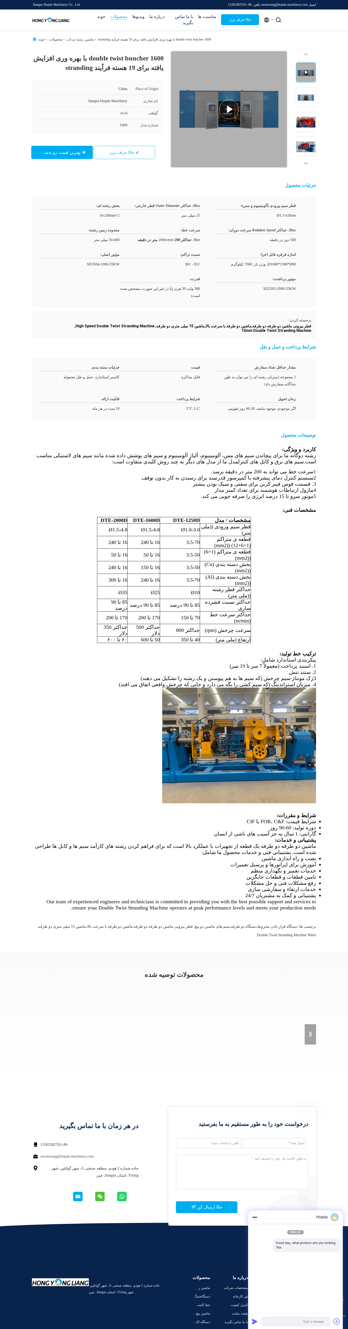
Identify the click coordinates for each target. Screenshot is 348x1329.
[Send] (255, 1321)
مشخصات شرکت (236, 1288)
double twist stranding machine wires (286, 935)
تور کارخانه (240, 1296)
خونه (101, 16)
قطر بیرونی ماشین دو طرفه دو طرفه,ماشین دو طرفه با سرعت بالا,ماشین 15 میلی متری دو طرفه (115, 926)
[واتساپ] (127, 1200)
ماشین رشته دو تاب (80, 39)
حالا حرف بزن (240, 20)
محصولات (119, 16)
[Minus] (255, 1217)
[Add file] (336, 1321)
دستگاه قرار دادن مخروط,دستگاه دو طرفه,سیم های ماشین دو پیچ (246, 926)
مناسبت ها (207, 16)
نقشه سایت (240, 1313)
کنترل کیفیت (239, 1305)
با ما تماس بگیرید (184, 19)
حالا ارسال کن (209, 1207)
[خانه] (51, 20)
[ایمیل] (83, 1200)
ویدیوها (138, 16)
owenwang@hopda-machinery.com (67, 1156)
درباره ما (157, 16)
